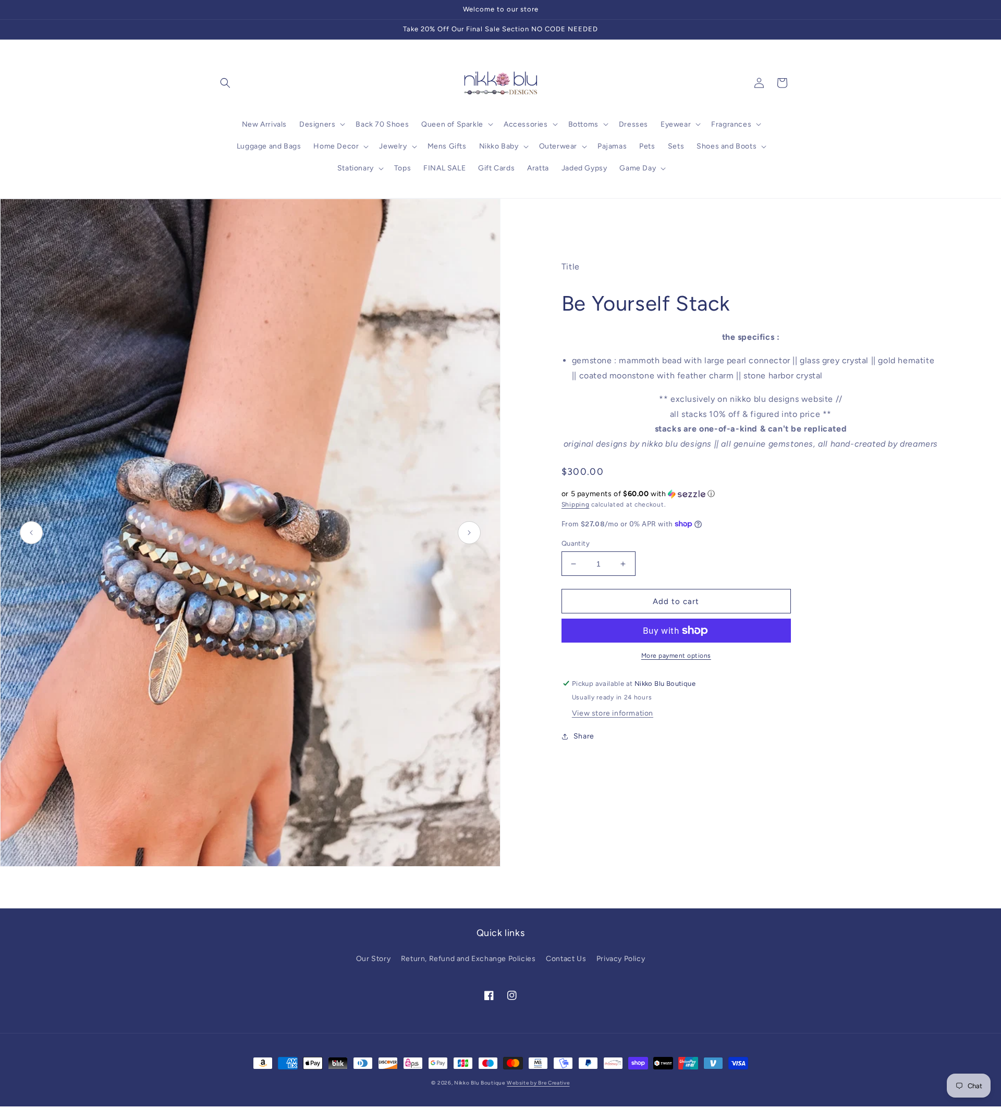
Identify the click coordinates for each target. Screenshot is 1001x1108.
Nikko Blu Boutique (479, 1082)
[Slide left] (31, 532)
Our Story (373, 958)
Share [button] (583, 736)
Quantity (575, 543)
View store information (612, 713)
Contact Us (566, 958)
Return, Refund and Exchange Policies (468, 958)
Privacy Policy (620, 958)
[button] (225, 82)
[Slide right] (469, 532)
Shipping (575, 504)
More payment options (676, 655)
